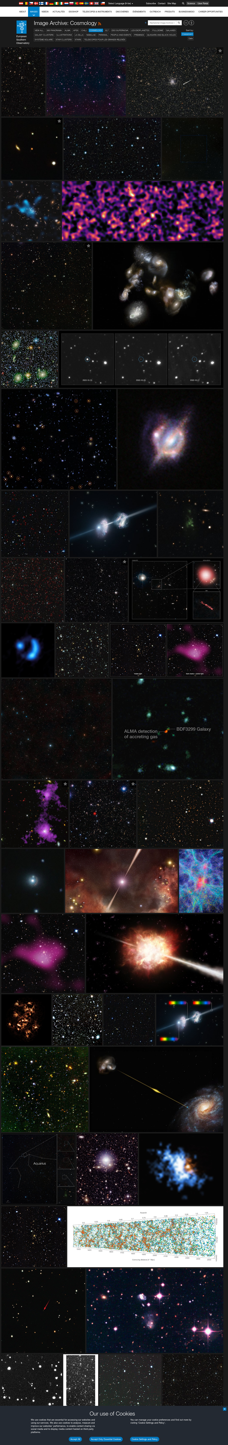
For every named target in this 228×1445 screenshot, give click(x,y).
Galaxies (171, 30)
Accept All (75, 1439)
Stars (78, 39)
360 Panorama (54, 30)
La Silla (79, 35)
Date (191, 38)
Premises (139, 35)
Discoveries (122, 11)
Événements (139, 11)
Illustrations (64, 35)
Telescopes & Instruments (97, 11)
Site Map (171, 3)
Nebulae (91, 35)
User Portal (203, 3)
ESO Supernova (120, 30)
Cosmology (95, 30)
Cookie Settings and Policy (145, 1439)
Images (34, 11)
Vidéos (45, 11)
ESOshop (73, 11)
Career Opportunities (210, 11)
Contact (161, 3)
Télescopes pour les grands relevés (104, 39)
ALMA (67, 30)
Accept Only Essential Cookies (106, 1439)
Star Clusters (64, 39)
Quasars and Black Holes (161, 35)
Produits (170, 11)
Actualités (59, 11)
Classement (187, 34)
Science (191, 3)
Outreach (155, 11)
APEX (75, 30)
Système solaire (44, 39)
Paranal (103, 35)
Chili (83, 30)
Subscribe (151, 3)
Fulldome (157, 30)
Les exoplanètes (140, 30)
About (22, 11)
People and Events (121, 35)
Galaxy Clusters (44, 35)
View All (39, 30)
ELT (107, 30)
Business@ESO (186, 11)
